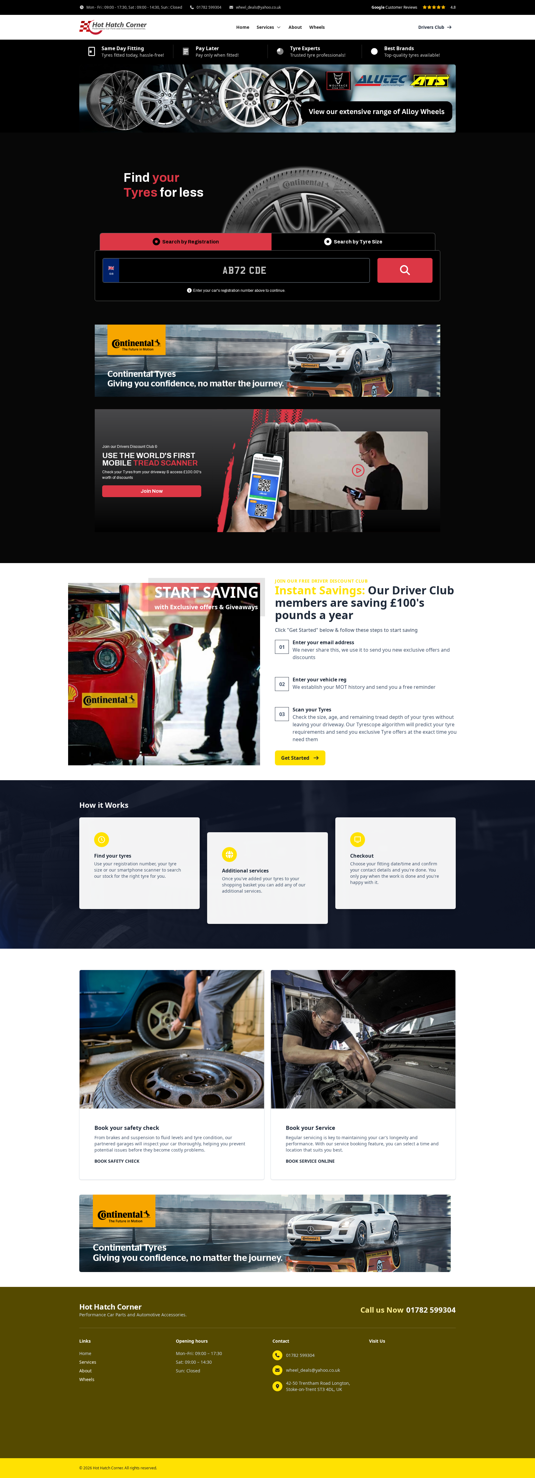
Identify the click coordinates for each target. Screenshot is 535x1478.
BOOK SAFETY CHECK (116, 1161)
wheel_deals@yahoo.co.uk (258, 7)
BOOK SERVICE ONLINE (310, 1161)
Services (87, 1362)
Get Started (295, 757)
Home (242, 27)
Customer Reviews (394, 7)
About (295, 27)
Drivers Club (431, 27)
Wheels (317, 27)
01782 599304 (209, 7)
